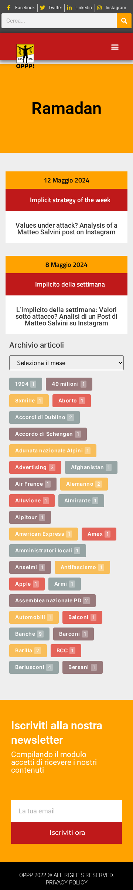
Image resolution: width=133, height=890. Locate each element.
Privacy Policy (67, 882)
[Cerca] (124, 20)
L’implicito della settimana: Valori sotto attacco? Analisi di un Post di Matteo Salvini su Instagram (66, 316)
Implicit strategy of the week (70, 200)
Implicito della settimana (70, 284)
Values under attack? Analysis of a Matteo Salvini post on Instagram (66, 228)
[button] (115, 47)
